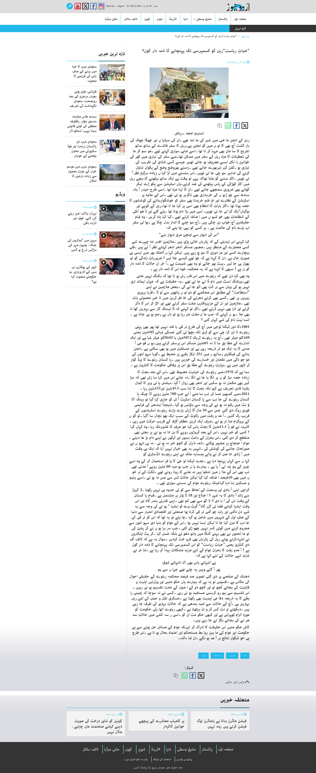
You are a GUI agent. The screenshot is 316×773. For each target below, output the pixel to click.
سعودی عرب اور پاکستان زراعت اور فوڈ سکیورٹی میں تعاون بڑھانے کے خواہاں (82, 148)
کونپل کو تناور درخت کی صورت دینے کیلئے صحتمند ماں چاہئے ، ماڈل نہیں (97, 726)
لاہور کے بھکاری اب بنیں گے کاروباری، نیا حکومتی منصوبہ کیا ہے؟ (83, 274)
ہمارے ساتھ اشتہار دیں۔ (136, 759)
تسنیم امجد (217, 655)
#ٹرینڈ (173, 19)
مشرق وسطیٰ (204, 19)
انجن (244, 655)
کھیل (147, 19)
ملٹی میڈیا (111, 19)
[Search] (70, 6)
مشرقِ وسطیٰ (186, 749)
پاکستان (222, 19)
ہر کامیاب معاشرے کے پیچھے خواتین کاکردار (161, 723)
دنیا (186, 19)
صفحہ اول (240, 19)
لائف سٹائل (131, 19)
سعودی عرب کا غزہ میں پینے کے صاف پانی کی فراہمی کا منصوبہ (84, 73)
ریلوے (203, 655)
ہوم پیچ (245, 36)
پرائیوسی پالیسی (184, 759)
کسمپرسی (232, 655)
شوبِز (141, 749)
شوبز (159, 19)
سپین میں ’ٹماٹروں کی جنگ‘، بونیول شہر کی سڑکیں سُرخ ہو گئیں (82, 245)
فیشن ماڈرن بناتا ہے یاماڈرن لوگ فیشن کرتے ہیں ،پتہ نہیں (222, 723)
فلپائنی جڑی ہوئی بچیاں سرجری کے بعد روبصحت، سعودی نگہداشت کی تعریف (83, 98)
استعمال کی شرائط (162, 759)
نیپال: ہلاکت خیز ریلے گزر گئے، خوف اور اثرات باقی (82, 218)
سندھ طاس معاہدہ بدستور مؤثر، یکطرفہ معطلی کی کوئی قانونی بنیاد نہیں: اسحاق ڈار (174, 28)
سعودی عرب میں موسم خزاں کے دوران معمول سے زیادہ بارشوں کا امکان (82, 173)
